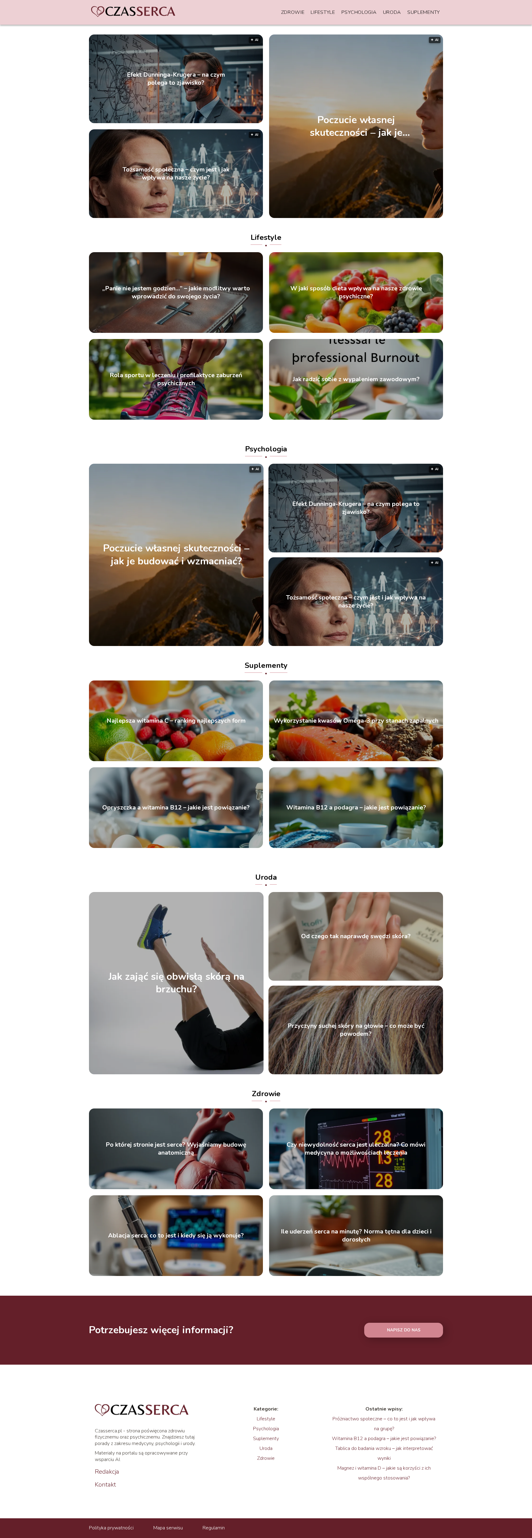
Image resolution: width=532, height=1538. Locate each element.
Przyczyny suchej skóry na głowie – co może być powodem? (356, 1030)
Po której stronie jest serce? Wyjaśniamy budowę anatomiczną (176, 1149)
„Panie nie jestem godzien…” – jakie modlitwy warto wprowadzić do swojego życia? (176, 293)
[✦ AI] (391, 216)
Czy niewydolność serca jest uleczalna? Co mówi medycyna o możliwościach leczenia (356, 1149)
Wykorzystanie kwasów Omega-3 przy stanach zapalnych (356, 721)
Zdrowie (293, 12)
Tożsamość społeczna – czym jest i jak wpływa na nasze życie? (176, 174)
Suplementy (423, 12)
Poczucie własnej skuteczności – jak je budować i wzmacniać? (356, 126)
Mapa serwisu (168, 1527)
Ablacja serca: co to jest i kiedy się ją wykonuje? (176, 1236)
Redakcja (107, 1472)
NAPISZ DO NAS (404, 1330)
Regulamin (214, 1527)
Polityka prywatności (111, 1527)
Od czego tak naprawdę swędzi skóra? (356, 936)
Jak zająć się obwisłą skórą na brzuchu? (176, 983)
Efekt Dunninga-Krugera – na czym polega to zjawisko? (176, 79)
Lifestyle (323, 12)
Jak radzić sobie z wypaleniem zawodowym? (356, 379)
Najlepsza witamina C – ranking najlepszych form (176, 721)
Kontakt (105, 1485)
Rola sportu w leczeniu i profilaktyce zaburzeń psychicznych (176, 379)
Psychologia (359, 12)
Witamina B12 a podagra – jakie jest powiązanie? (356, 808)
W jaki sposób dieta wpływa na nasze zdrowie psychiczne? (356, 293)
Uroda (392, 12)
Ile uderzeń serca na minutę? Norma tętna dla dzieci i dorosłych (356, 1236)
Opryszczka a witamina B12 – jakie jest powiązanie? (176, 808)
